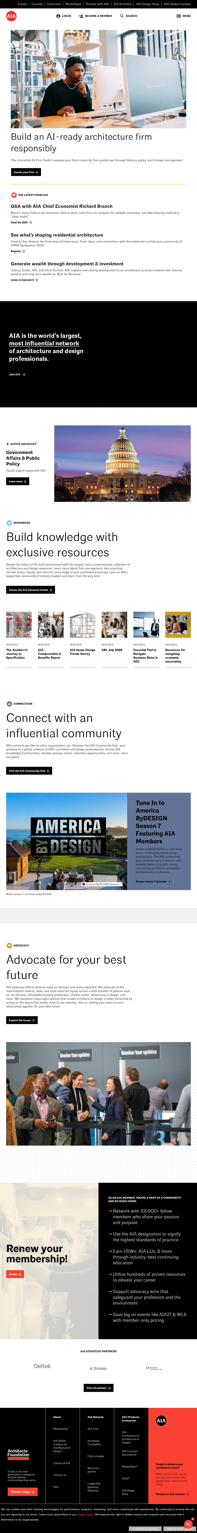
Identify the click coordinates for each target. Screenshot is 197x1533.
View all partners (96, 1388)
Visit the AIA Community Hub (27, 771)
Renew (13, 1274)
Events (22, 4)
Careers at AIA (61, 1463)
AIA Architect (122, 4)
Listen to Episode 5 (22, 280)
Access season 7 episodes (151, 881)
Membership (60, 1429)
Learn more (15, 481)
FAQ (55, 1487)
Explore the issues (20, 1020)
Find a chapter (96, 1456)
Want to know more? (179, 1528)
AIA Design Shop (147, 4)
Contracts (54, 4)
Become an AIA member (170, 1494)
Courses (37, 4)
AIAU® (126, 1478)
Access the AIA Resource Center (28, 590)
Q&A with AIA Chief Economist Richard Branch (62, 206)
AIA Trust (93, 1429)
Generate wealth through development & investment (67, 264)
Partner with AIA (97, 4)
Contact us (59, 1475)
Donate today (20, 1492)
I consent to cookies (145, 1528)
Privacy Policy (85, 1514)
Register (16, 251)
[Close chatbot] (192, 1519)
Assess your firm (24, 172)
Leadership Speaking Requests (94, 1487)
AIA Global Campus (177, 4)
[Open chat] (188, 1524)
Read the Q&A (19, 222)
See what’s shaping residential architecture (57, 235)
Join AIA (14, 374)
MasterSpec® (129, 1466)
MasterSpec (73, 4)
